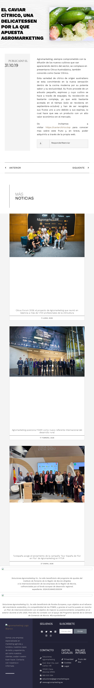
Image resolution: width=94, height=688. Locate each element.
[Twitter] (46, 632)
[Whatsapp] (51, 636)
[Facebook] (42, 632)
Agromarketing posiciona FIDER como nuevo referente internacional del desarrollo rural (47, 431)
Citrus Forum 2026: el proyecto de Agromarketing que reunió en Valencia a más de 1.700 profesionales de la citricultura (47, 311)
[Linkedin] (55, 632)
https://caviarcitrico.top (58, 127)
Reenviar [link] (66, 143)
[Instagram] (46, 636)
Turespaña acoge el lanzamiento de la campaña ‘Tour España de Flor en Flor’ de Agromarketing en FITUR (47, 557)
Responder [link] (56, 143)
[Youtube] (51, 632)
